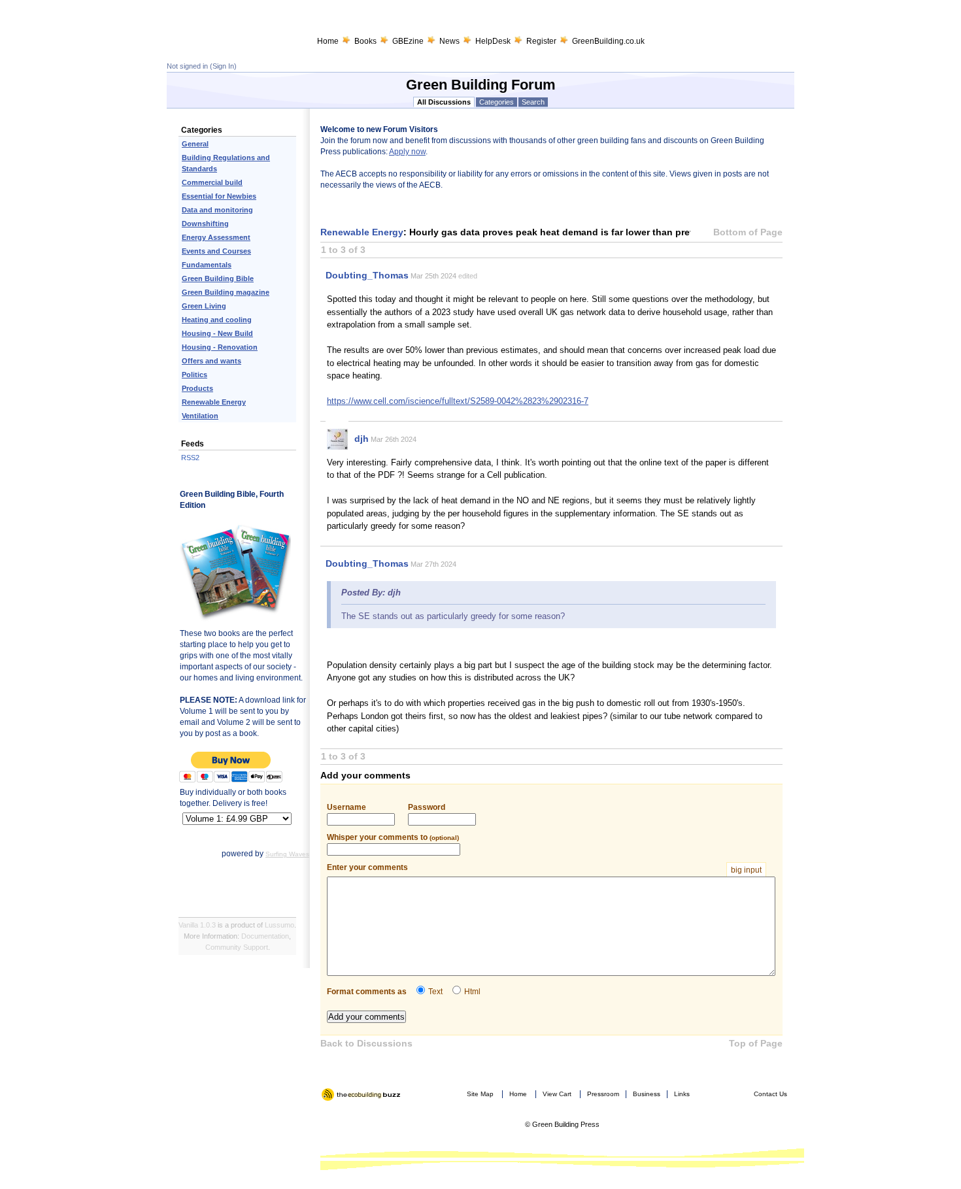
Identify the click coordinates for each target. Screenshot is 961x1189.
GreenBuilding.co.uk (608, 41)
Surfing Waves (287, 854)
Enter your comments (544, 868)
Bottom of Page (748, 232)
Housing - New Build (217, 333)
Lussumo (279, 925)
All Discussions (444, 102)
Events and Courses (216, 251)
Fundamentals (206, 265)
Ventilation (200, 416)
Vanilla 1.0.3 (197, 925)
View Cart (557, 1093)
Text (435, 991)
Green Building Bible (218, 278)
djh (361, 438)
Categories (496, 102)
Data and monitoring (217, 210)
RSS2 (190, 457)
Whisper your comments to (393, 837)
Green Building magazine (225, 292)
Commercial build (212, 182)
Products (197, 388)
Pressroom (603, 1093)
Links (682, 1093)
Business (646, 1093)
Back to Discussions (366, 1043)
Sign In (223, 66)
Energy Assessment (216, 237)
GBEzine (408, 41)
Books (365, 41)
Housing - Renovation (220, 347)
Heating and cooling (217, 320)
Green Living (204, 306)
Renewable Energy (214, 402)
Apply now (407, 151)
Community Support (236, 947)
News (449, 41)
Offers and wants (211, 361)
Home (328, 41)
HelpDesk (493, 41)
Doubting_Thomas (367, 275)
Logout (332, 1106)
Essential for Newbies (219, 196)
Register (541, 41)
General (195, 144)
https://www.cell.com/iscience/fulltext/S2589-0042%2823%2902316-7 (457, 401)
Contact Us (770, 1093)
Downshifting (205, 223)
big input (746, 870)
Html (472, 991)
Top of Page (756, 1043)
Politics (194, 374)
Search (533, 102)
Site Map (480, 1093)
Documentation (265, 936)
